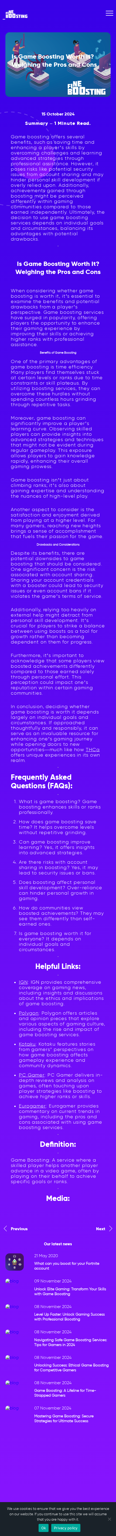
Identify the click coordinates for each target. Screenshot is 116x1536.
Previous (19, 1228)
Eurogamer (32, 1106)
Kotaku (27, 1044)
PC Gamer (32, 1075)
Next (100, 1228)
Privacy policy (66, 1528)
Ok (43, 1528)
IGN (23, 982)
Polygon (29, 1013)
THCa (93, 749)
